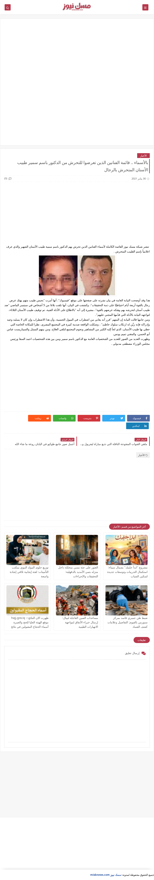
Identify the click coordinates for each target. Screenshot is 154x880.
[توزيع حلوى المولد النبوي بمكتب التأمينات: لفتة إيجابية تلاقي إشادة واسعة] (27, 550)
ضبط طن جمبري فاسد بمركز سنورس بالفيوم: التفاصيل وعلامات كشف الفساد (127, 622)
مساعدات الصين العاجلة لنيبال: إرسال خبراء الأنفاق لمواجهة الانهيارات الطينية (80, 622)
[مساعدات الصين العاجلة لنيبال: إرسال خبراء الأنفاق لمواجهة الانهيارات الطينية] (77, 600)
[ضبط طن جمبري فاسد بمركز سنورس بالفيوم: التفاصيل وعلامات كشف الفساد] (126, 600)
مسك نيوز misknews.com (105, 875)
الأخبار (143, 155)
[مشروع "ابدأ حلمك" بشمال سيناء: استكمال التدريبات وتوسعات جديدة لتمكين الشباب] (126, 550)
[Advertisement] (77, 54)
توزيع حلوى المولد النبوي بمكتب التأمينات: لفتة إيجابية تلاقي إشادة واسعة (29, 571)
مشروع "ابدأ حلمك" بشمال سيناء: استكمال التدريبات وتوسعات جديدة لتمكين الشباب (127, 571)
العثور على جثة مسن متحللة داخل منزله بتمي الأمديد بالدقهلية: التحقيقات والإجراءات (78, 571)
